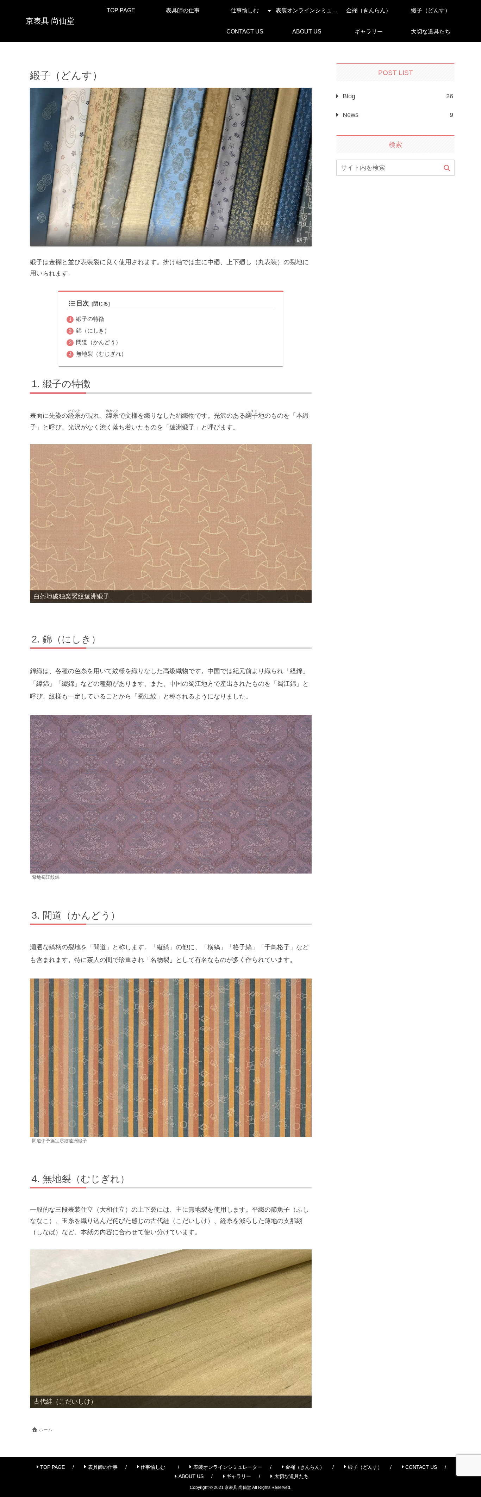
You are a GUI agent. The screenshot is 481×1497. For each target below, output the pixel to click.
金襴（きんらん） (305, 1467)
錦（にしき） (93, 330)
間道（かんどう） (98, 342)
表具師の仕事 (103, 1467)
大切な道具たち (291, 1476)
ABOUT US (191, 1476)
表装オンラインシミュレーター (227, 1467)
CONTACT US (421, 1467)
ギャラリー (238, 1476)
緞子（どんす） (365, 1467)
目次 (82, 303)
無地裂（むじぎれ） (101, 353)
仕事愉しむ (155, 1467)
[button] (447, 168)
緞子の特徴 (90, 319)
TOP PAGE (52, 1467)
